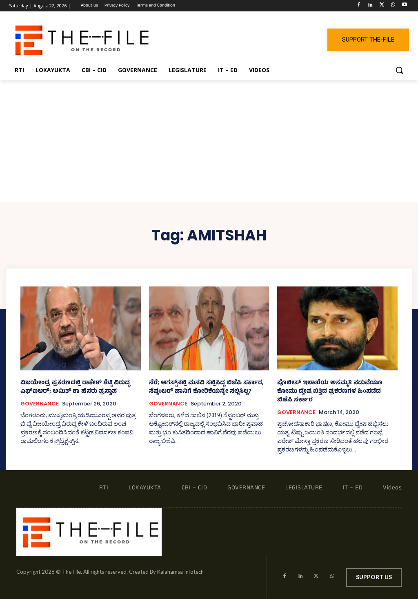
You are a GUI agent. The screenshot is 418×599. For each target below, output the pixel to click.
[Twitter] (382, 6)
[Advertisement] (209, 141)
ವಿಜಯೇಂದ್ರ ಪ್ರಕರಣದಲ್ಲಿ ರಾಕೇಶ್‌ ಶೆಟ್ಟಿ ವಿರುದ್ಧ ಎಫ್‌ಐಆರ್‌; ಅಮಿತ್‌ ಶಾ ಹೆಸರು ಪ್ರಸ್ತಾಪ (75, 387)
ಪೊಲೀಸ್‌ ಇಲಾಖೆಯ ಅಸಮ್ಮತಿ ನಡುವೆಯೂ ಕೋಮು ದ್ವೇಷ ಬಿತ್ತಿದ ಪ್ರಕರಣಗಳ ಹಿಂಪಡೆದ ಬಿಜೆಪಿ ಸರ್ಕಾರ (329, 391)
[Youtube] (404, 6)
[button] (399, 70)
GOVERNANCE (39, 404)
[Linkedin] (370, 6)
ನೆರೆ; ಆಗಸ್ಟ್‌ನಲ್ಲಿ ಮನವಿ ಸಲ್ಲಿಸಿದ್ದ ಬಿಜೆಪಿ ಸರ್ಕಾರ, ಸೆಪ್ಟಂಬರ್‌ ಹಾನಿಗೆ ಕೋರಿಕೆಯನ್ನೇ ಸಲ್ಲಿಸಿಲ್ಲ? (206, 387)
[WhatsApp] (393, 6)
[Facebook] (359, 6)
